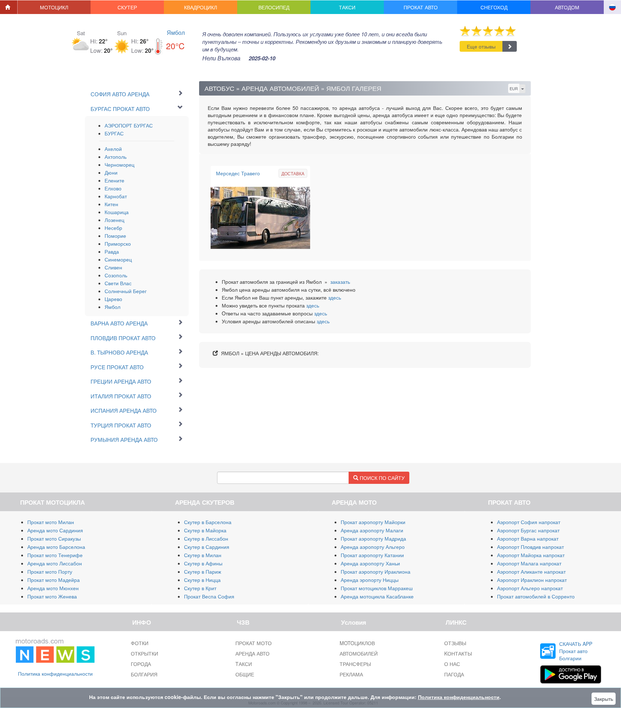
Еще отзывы (481, 46)
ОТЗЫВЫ (455, 643)
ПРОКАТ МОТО (253, 643)
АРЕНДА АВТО (252, 653)
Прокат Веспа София (209, 596)
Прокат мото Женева (52, 596)
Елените (114, 180)
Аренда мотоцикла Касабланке (377, 596)
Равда (112, 251)
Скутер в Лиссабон (206, 538)
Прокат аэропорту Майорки (373, 522)
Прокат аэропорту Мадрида (373, 538)
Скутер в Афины (203, 563)
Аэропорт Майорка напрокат (531, 555)
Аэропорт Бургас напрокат (528, 530)
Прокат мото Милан (50, 522)
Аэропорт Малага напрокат (529, 563)
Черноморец (119, 164)
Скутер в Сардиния (206, 546)
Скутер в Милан (202, 555)
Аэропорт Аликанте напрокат (531, 571)
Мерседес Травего (238, 173)
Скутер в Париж (202, 571)
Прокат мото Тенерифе (55, 555)
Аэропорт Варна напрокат (527, 538)
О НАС (452, 663)
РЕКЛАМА (351, 674)
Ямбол (176, 32)
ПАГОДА (454, 674)
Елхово (113, 188)
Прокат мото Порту (49, 571)
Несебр (113, 227)
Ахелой (113, 148)
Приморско (118, 243)
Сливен (113, 267)
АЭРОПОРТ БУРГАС (129, 125)
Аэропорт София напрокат (528, 522)
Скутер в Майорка (205, 530)
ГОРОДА (141, 663)
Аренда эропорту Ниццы (370, 579)
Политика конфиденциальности (55, 673)
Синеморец (118, 259)
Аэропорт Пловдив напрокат (530, 546)
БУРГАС (114, 133)
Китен (111, 204)
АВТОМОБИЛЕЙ (359, 653)
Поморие (115, 235)
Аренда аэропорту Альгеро (373, 546)
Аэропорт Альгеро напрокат (530, 588)
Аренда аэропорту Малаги (372, 530)
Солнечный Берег (126, 291)
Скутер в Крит (200, 588)
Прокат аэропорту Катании (372, 555)
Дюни (111, 172)
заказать (340, 281)
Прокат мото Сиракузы (54, 538)
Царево (113, 298)
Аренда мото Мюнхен (53, 588)
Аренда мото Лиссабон (54, 563)
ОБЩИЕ (244, 674)
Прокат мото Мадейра (53, 579)
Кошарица (117, 212)
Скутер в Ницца (202, 579)
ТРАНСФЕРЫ (355, 663)
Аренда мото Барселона (56, 546)
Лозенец (114, 219)
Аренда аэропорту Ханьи (370, 563)
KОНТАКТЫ (458, 653)
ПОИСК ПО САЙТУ (381, 477)
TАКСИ (243, 663)
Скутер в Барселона (207, 522)
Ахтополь (115, 156)
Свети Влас (118, 283)
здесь (334, 297)
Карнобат (116, 196)
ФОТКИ (139, 643)
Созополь (116, 275)
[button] (54, 7)
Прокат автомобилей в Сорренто (536, 596)
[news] (55, 649)
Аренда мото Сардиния (55, 530)
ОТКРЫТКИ (144, 653)
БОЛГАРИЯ (144, 674)
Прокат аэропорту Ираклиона (375, 571)
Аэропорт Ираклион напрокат (532, 579)
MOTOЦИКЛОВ (357, 643)
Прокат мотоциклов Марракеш (377, 588)
